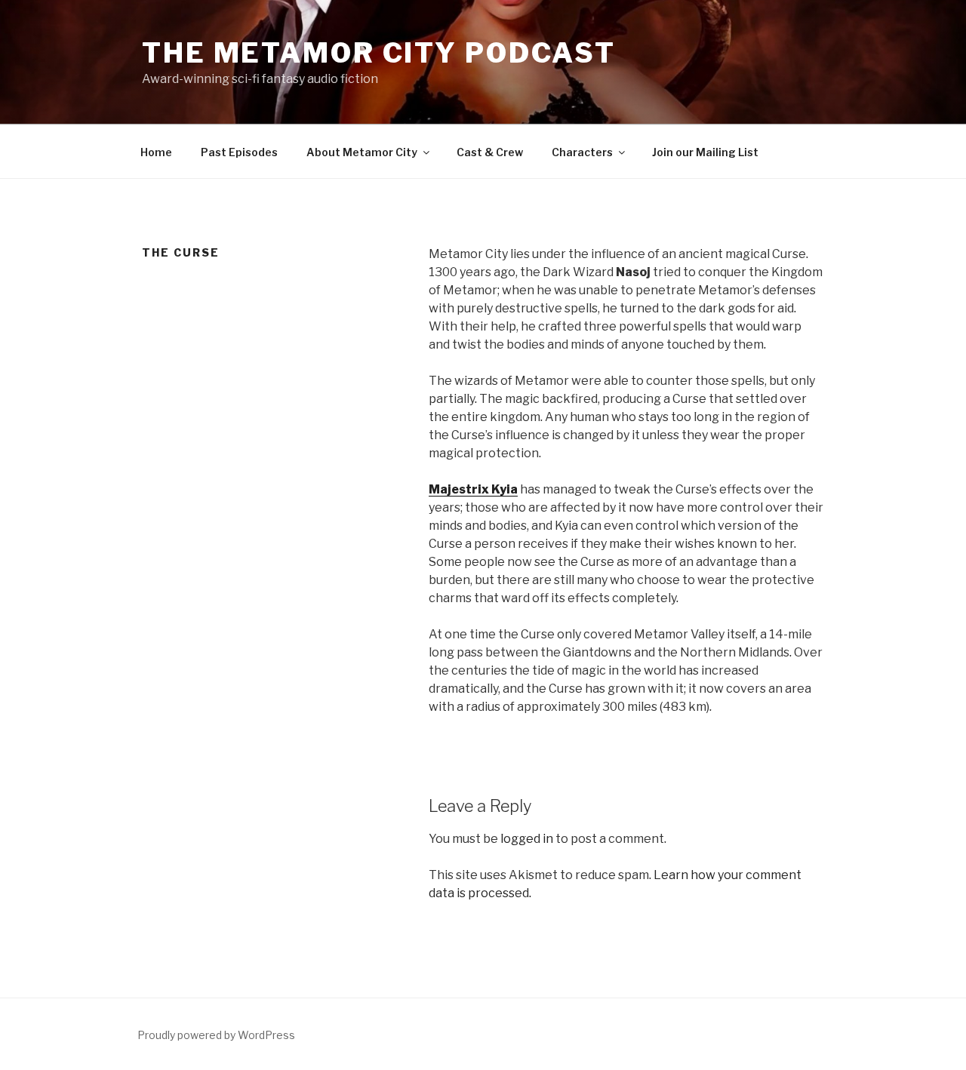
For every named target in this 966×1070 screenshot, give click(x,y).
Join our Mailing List (705, 152)
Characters (582, 152)
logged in (526, 839)
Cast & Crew (490, 152)
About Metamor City (361, 152)
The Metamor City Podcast (379, 52)
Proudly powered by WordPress (216, 1034)
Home (156, 152)
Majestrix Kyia (473, 489)
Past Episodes (239, 152)
